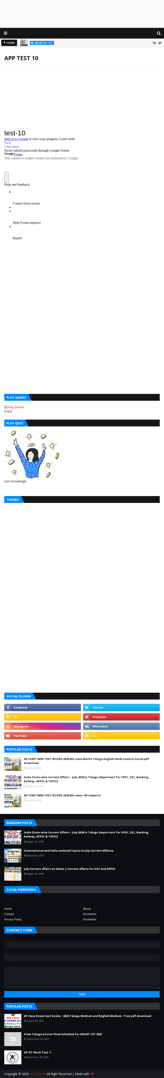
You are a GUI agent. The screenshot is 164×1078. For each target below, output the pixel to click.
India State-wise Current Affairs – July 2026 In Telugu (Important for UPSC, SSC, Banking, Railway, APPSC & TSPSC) (86, 779)
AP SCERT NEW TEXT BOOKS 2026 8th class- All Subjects (62, 795)
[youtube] (42, 735)
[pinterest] (121, 717)
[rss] (42, 717)
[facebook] (42, 707)
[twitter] (121, 707)
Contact (9, 914)
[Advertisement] (82, 14)
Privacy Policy (13, 919)
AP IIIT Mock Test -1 (37, 1052)
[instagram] (42, 726)
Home (8, 909)
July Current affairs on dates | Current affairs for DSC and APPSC (70, 869)
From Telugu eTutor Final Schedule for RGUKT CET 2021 (63, 1034)
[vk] (121, 726)
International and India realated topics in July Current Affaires (68, 850)
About (87, 909)
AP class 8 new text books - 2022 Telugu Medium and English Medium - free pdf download (87, 1016)
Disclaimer (90, 914)
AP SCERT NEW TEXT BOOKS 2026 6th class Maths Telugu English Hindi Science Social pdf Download (86, 761)
